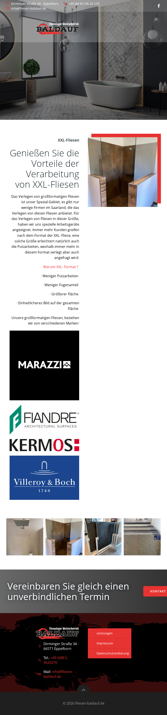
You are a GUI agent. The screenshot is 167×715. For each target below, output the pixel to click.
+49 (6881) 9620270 (55, 660)
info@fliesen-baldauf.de (58, 674)
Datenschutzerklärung (113, 653)
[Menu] (105, 27)
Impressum (105, 643)
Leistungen (105, 633)
